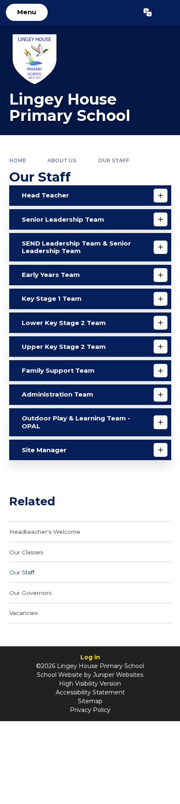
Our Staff (113, 160)
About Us (61, 160)
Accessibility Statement (90, 692)
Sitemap (90, 701)
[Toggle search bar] (166, 12)
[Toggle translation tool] (148, 12)
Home (17, 160)
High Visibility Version (90, 683)
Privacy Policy (90, 710)
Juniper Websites (118, 675)
